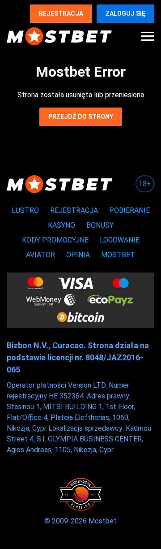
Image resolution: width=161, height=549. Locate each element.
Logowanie (120, 240)
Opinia (78, 255)
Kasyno (61, 225)
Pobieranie (129, 210)
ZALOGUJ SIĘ (125, 13)
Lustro (25, 210)
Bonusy (100, 225)
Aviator (40, 255)
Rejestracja (61, 13)
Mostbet (118, 255)
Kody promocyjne (55, 240)
